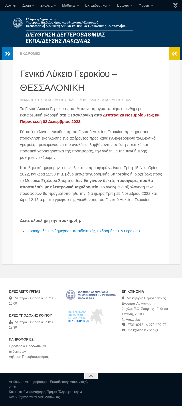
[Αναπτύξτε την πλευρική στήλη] (7, 53)
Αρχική (10, 5)
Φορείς (144, 5)
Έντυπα (123, 5)
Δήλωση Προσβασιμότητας (29, 357)
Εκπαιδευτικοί (96, 5)
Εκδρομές (30, 53)
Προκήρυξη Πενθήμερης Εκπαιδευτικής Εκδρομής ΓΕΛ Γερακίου (83, 231)
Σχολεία (46, 5)
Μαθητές (69, 5)
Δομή (26, 5)
